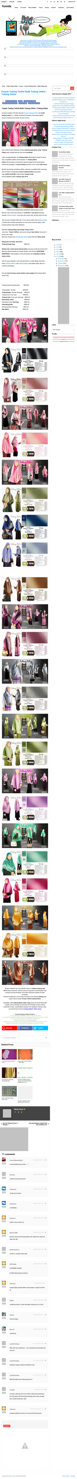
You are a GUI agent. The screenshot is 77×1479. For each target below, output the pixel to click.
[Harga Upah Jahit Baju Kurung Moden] (9, 1073)
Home (3, 86)
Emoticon (6, 1426)
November (61, 261)
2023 (58, 245)
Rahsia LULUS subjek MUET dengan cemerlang (39, 45)
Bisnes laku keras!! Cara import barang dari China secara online (38, 43)
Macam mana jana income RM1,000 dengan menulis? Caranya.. (25, 1023)
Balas (4, 1163)
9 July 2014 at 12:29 (38, 1389)
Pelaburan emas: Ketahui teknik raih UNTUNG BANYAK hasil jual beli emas (25, 1021)
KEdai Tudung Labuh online (44, 86)
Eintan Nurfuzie (14, 1249)
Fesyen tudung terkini (30, 86)
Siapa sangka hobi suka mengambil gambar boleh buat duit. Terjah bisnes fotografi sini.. (63, 99)
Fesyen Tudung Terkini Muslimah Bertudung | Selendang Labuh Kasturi (24, 1099)
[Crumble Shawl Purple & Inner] (9, 1054)
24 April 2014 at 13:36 (38, 1218)
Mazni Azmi (18, 1109)
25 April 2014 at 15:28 (38, 1329)
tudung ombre (42, 220)
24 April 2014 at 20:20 (38, 1300)
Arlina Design (66, 1476)
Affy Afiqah (13, 1264)
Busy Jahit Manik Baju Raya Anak (7, 1098)
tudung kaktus (24, 263)
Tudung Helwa (22, 103)
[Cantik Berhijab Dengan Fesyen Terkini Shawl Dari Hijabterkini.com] (25, 1073)
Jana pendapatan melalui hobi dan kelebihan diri (38, 1123)
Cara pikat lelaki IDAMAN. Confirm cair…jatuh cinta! (25, 1015)
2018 (58, 247)
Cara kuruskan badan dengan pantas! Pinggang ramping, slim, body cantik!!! (25, 1017)
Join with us (71, 1)
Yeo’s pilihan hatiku (64, 152)
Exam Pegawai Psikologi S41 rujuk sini (64, 128)
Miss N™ (12, 1329)
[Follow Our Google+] (54, 2)
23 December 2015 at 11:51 (36, 1409)
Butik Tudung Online (12, 86)
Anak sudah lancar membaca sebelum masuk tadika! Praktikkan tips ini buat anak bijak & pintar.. (39, 47)
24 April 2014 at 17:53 (38, 1263)
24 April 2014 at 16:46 (38, 1232)
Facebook (24, 1028)
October (60, 263)
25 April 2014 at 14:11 (38, 1314)
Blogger (73, 1476)
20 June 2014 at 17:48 (38, 1343)
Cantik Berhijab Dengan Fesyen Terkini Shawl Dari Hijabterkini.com (25, 1081)
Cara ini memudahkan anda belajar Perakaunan (26, 1018)
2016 (58, 251)
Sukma (12, 1315)
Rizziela (12, 1175)
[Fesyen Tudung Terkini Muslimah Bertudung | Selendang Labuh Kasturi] (25, 1091)
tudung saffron (11, 263)
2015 (58, 254)
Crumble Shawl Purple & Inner (8, 1062)
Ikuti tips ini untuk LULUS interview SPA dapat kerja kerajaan (39, 40)
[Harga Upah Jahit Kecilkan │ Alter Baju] (25, 1054)
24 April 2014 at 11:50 (38, 1203)
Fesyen (21, 86)
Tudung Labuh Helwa (34, 103)
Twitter (40, 1028)
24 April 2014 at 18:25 (39, 1283)
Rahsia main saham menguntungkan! (26, 1020)
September (61, 265)
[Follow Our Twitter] (51, 2)
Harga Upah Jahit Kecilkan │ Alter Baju (24, 1062)
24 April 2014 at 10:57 (38, 1189)
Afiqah (12, 1300)
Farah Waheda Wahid (16, 1160)
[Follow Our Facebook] (47, 2)
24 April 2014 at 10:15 (38, 1160)
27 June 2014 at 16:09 (38, 1360)
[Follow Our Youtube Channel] (57, 2)
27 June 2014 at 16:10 (38, 1375)
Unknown (12, 1218)
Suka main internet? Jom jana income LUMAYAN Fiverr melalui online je (39, 44)
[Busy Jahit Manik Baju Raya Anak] (9, 1091)
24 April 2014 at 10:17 (38, 1174)
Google (9, 1028)
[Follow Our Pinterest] (64, 2)
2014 (58, 256)
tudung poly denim (22, 237)
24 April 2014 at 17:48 (38, 1249)
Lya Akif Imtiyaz (14, 1344)
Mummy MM (13, 1233)
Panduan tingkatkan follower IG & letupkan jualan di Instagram (39, 41)
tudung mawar (11, 215)
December (61, 258)
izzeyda (12, 1390)
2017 (58, 249)
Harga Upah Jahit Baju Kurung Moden (7, 1080)
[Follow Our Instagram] (61, 2)
